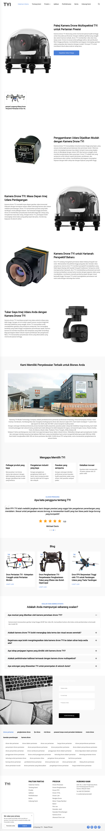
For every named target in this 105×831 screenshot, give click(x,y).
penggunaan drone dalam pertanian (60, 751)
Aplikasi (56, 4)
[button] (50, 530)
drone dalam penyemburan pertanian (85, 747)
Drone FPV (55, 790)
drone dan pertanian (12, 743)
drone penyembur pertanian (60, 747)
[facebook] (88, 827)
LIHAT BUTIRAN (16, 98)
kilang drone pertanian (87, 762)
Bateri (54, 804)
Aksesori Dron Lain (58, 817)
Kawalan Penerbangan (59, 812)
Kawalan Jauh (57, 809)
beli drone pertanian (74, 758)
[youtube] (91, 827)
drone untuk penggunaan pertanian (39, 754)
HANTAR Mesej (69, 715)
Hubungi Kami (86, 4)
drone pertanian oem (52, 762)
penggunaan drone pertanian (15, 754)
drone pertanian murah (13, 765)
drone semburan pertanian (36, 751)
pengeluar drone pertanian (56, 758)
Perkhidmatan (66, 4)
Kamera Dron (56, 815)
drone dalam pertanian (29, 743)
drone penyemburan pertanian (85, 743)
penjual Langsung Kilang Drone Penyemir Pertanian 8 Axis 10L (15, 107)
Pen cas (55, 806)
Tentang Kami (36, 4)
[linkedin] (95, 827)
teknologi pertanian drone (87, 754)
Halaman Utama (23, 4)
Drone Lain (56, 795)
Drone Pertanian (57, 785)
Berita (76, 4)
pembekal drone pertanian (33, 762)
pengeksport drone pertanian (59, 765)
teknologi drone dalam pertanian (65, 754)
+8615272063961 (84, 791)
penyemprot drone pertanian (15, 747)
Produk (46, 4)
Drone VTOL (56, 793)
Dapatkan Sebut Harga (66, 53)
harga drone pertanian (64, 743)
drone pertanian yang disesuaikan (35, 765)
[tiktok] (99, 827)
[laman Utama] (7, 4)
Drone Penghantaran (59, 787)
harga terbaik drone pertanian (81, 765)
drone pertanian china (37, 758)
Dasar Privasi (48, 827)
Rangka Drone (57, 798)
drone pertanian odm (69, 762)
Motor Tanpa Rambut (59, 801)
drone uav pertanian (47, 743)
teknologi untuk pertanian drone (16, 758)
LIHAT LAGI (10, 584)
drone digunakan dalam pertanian (86, 751)
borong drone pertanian (13, 762)
